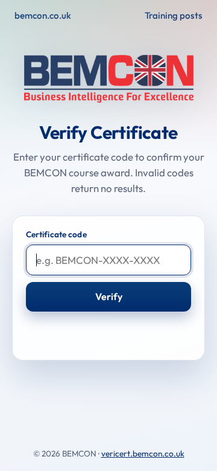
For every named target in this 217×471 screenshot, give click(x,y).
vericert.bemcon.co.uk (142, 453)
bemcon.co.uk (42, 15)
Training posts (174, 15)
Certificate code (56, 234)
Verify (108, 296)
